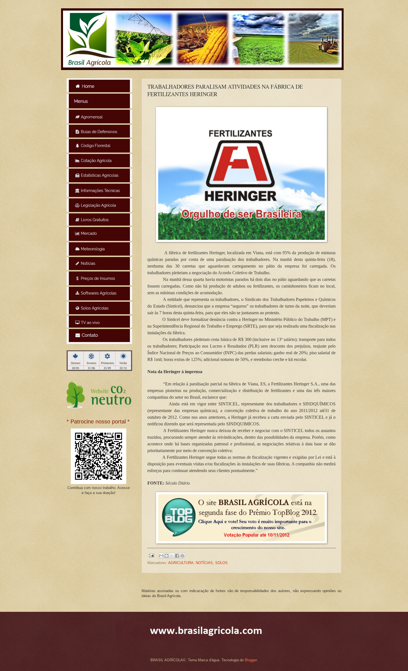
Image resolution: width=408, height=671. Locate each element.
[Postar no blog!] (166, 555)
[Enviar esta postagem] (151, 555)
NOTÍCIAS (204, 563)
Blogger (251, 660)
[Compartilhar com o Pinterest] (182, 555)
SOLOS (221, 563)
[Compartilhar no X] (172, 555)
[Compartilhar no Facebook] (177, 555)
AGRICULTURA (180, 563)
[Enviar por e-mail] (161, 555)
